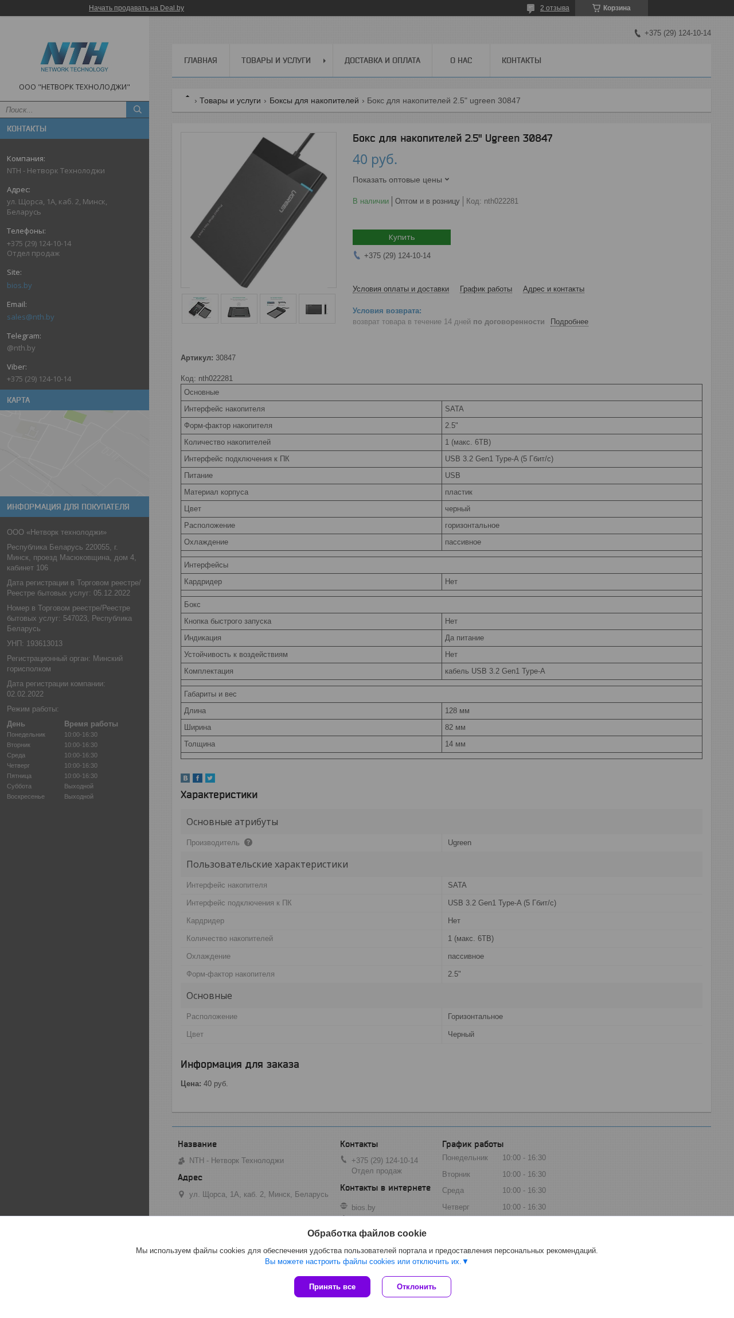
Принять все (332, 1286)
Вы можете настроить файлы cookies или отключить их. (363, 1261)
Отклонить (416, 1286)
